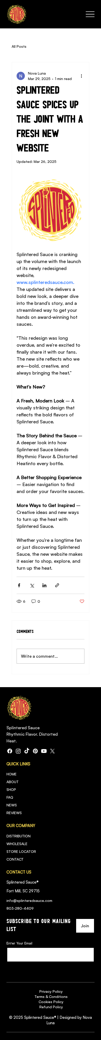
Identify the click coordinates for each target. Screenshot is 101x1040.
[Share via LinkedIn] (44, 585)
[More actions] (81, 76)
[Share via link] (57, 585)
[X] (52, 751)
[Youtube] (44, 751)
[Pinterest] (35, 751)
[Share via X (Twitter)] (31, 585)
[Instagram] (18, 751)
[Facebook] (9, 751)
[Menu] (90, 14)
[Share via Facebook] (19, 585)
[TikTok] (27, 751)
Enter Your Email (19, 943)
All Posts (19, 46)
